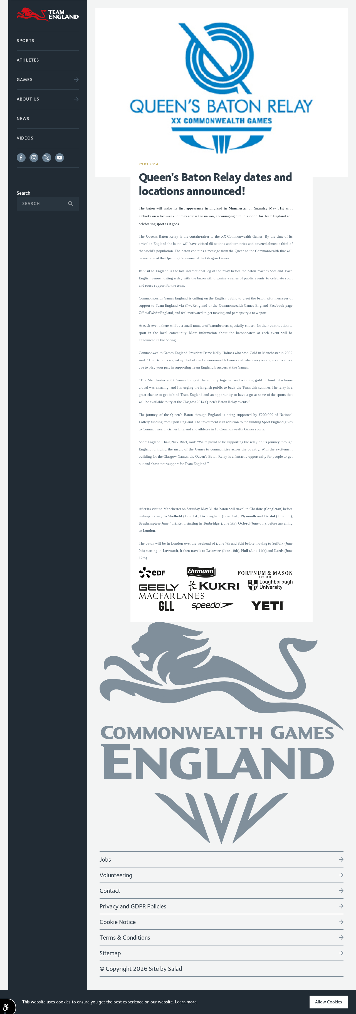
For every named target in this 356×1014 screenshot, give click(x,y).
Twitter (46, 157)
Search (23, 193)
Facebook (21, 157)
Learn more (186, 1002)
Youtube (59, 157)
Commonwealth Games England (48, 15)
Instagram (33, 157)
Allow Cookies (328, 1002)
